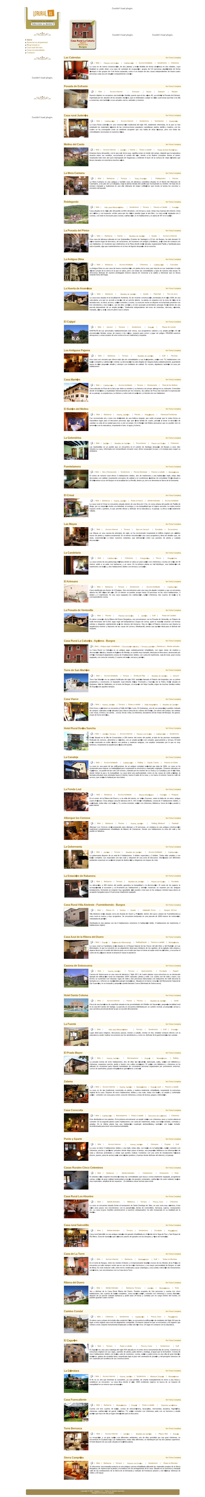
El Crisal (69, 495)
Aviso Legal (86, 1493)
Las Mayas (70, 524)
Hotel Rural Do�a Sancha (80, 728)
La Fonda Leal (72, 789)
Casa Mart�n (72, 379)
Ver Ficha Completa (173, 58)
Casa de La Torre (74, 1253)
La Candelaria (72, 552)
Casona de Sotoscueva (78, 965)
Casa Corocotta (73, 1110)
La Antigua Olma (74, 259)
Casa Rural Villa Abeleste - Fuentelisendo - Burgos (94, 904)
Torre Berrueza (73, 1428)
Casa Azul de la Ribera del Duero (84, 937)
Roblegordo (71, 201)
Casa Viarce (71, 699)
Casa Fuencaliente (75, 1399)
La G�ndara (71, 1370)
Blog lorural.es (33, 45)
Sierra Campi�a (74, 1457)
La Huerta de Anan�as (78, 288)
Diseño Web (118, 1493)
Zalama (68, 1081)
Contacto (31, 52)
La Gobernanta (73, 846)
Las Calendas (72, 57)
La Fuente (70, 1024)
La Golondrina (72, 437)
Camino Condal (73, 1311)
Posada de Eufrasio (76, 86)
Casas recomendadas (36, 50)
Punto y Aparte (73, 1139)
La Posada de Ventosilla (78, 610)
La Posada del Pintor (76, 230)
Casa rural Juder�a (76, 115)
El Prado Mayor (73, 1052)
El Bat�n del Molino (76, 409)
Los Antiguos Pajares (77, 350)
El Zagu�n (70, 1340)
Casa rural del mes (34, 47)
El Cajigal (69, 321)
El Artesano (71, 581)
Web (97, 63)
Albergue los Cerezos (77, 818)
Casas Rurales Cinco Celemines (83, 1167)
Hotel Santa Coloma (76, 995)
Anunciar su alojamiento (37, 42)
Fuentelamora (72, 466)
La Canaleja (71, 757)
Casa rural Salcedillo (76, 1225)
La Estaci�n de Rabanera (79, 876)
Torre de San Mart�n (77, 670)
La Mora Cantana (74, 173)
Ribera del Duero (74, 1282)
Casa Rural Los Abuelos (78, 1196)
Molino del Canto (74, 144)
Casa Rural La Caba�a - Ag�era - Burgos (89, 640)
